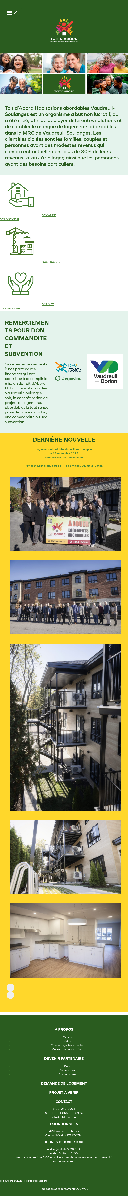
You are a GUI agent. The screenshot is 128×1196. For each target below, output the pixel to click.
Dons (67, 1066)
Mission (67, 1037)
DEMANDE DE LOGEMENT (64, 1083)
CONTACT (64, 1102)
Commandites (67, 1074)
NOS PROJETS (51, 261)
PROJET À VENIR (64, 1092)
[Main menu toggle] (12, 13)
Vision (67, 1041)
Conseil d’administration (67, 1049)
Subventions (67, 1070)
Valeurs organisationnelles (67, 1045)
